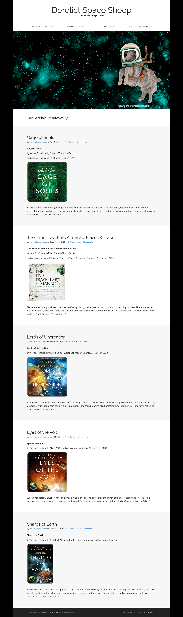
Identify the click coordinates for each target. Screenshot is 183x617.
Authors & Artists (41, 26)
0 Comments (82, 142)
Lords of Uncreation (46, 336)
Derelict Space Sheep (92, 10)
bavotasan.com (149, 612)
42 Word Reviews (69, 142)
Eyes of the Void (42, 432)
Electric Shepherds (139, 26)
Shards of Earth (42, 524)
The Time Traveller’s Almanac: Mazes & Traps (70, 237)
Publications (74, 26)
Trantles (107, 26)
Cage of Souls (40, 137)
